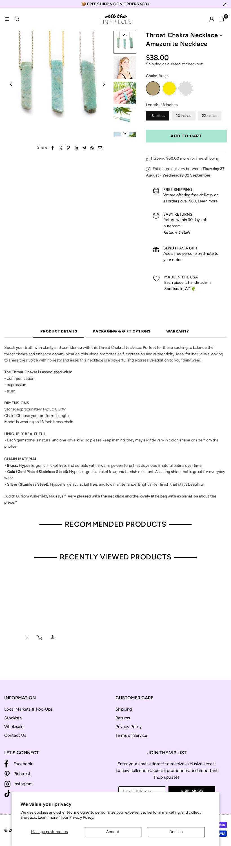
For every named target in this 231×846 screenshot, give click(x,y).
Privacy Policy (128, 726)
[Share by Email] (100, 147)
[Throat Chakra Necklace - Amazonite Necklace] (125, 42)
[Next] (103, 84)
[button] (222, 19)
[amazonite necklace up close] (125, 93)
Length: (162, 104)
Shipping (153, 64)
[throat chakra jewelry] (125, 118)
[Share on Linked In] (76, 147)
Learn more (208, 201)
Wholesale (13, 726)
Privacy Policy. (81, 817)
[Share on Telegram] (84, 147)
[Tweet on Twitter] (61, 147)
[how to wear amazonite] (125, 67)
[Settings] (211, 19)
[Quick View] (53, 637)
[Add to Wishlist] (27, 637)
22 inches (209, 115)
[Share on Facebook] (53, 147)
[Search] (17, 19)
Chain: (157, 75)
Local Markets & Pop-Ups (28, 709)
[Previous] (11, 84)
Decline (176, 831)
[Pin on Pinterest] (68, 147)
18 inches (157, 115)
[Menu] (7, 19)
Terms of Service (131, 735)
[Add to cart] (40, 637)
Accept (112, 831)
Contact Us (15, 735)
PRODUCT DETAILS (58, 331)
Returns (122, 717)
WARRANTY (177, 331)
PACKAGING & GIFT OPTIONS (121, 331)
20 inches (183, 115)
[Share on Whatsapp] (92, 147)
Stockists (13, 717)
